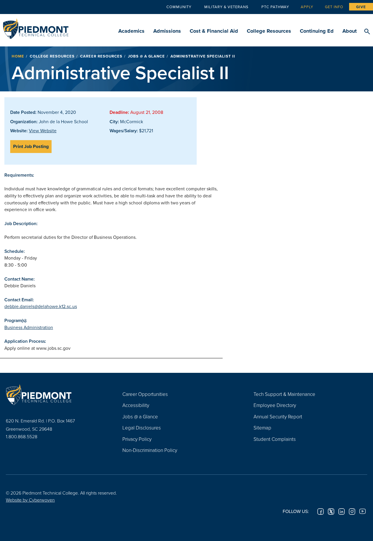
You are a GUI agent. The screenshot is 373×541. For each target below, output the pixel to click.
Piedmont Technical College (35, 27)
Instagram (352, 511)
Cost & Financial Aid (214, 31)
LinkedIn (341, 511)
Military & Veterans (226, 6)
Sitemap (262, 427)
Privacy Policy (137, 439)
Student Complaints (275, 439)
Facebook (320, 511)
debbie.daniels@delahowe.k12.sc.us (40, 306)
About (349, 31)
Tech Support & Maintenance (284, 394)
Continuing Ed (317, 31)
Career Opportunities (145, 394)
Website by (30, 500)
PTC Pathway (275, 6)
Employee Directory (275, 405)
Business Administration (28, 327)
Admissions (167, 31)
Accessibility (135, 405)
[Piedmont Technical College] (55, 395)
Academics (131, 31)
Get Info (334, 6)
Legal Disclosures (141, 427)
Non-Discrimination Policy (149, 450)
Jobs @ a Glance (146, 56)
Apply (307, 6)
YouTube (362, 511)
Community (178, 6)
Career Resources (101, 56)
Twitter (331, 511)
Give (361, 7)
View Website (43, 130)
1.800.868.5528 (21, 436)
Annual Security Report (278, 416)
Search (367, 32)
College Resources (269, 31)
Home (18, 56)
